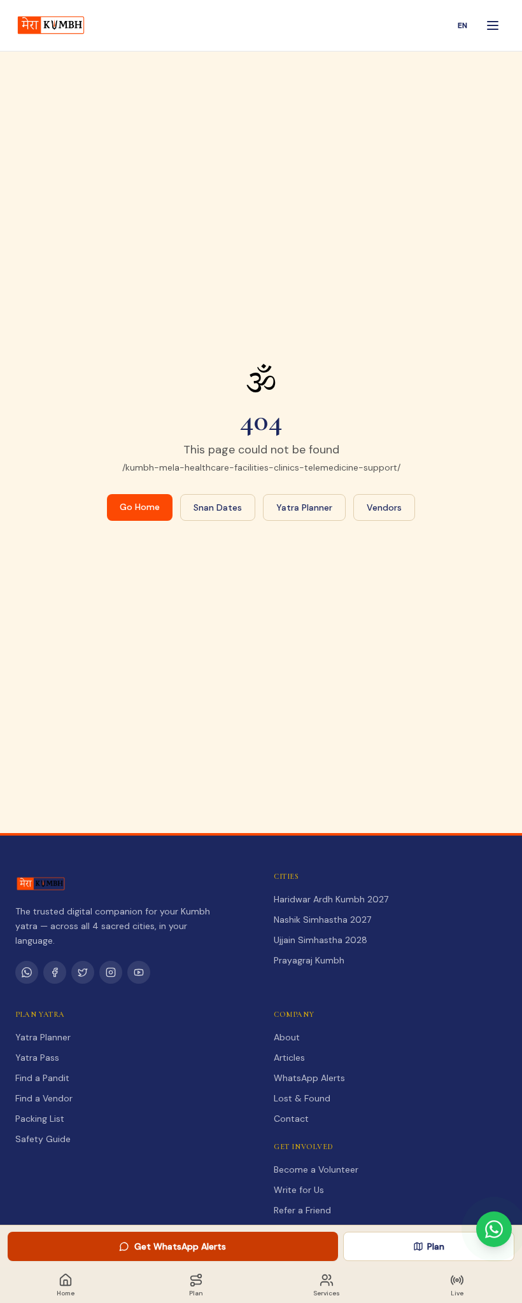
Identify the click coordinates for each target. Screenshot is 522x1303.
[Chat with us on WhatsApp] (494, 1229)
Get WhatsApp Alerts (180, 1246)
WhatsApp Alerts (309, 1078)
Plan (435, 1246)
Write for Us (299, 1190)
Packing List (39, 1118)
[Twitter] (82, 972)
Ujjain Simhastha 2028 (320, 940)
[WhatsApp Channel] (26, 972)
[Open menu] (493, 25)
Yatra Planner (304, 507)
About (287, 1037)
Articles (289, 1057)
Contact (291, 1118)
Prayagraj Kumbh (309, 960)
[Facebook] (54, 972)
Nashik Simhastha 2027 (322, 919)
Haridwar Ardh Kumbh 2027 (331, 899)
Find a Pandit (42, 1078)
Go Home (140, 507)
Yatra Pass (37, 1057)
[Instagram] (110, 972)
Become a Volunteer (316, 1169)
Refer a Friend (302, 1210)
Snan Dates (218, 507)
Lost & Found (302, 1098)
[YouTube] (138, 972)
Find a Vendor (44, 1098)
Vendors (384, 507)
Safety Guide (43, 1139)
